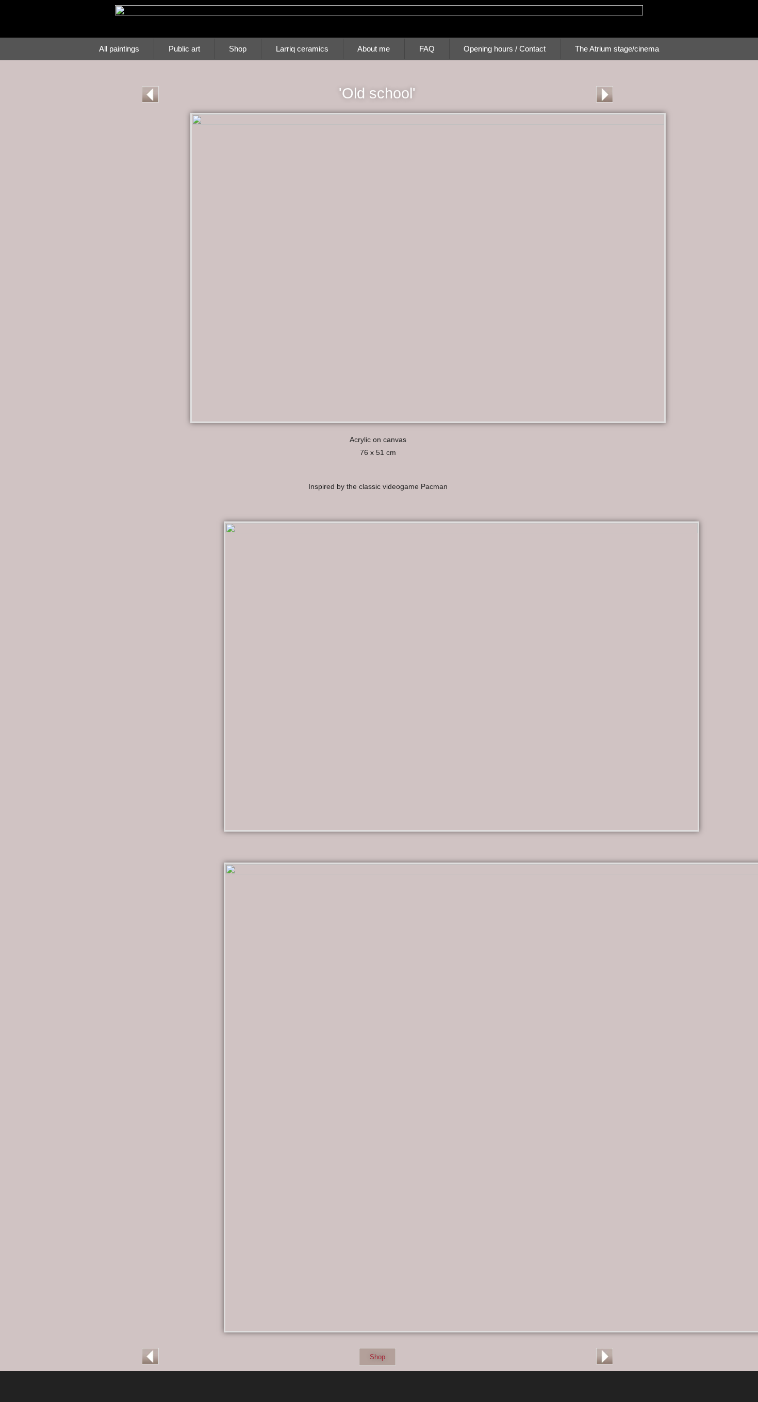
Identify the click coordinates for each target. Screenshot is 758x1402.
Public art (184, 48)
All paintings (119, 48)
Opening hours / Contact (505, 48)
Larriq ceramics (302, 48)
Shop (237, 48)
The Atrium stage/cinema (617, 48)
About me (373, 48)
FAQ (427, 48)
